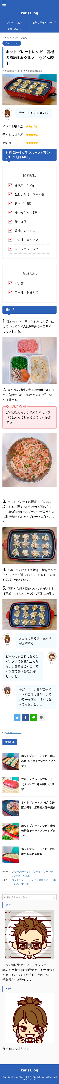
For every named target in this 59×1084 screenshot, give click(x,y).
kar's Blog (29, 13)
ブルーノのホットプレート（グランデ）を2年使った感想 (37, 784)
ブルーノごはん (15, 22)
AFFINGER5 (30, 1079)
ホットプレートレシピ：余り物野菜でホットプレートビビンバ (38, 830)
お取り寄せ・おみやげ (44, 22)
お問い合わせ (15, 29)
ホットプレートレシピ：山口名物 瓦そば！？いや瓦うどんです (38, 760)
